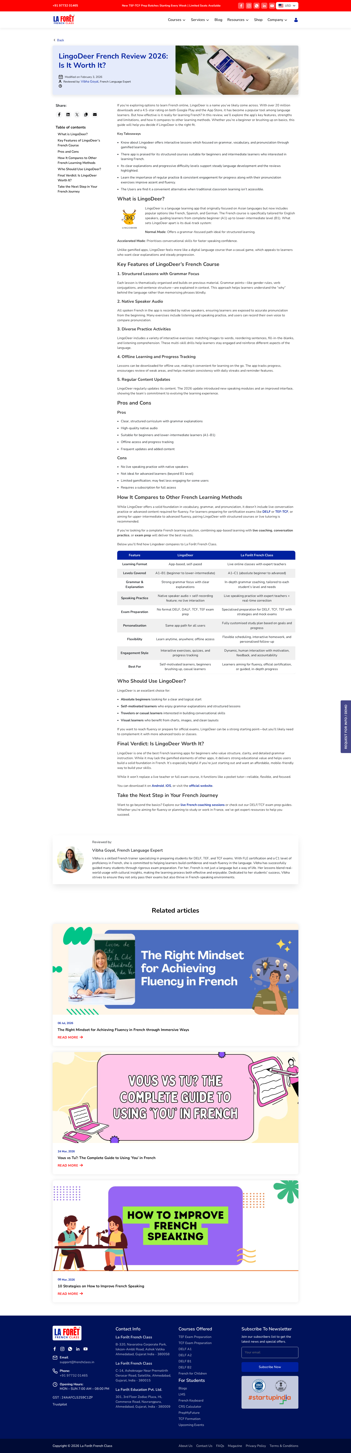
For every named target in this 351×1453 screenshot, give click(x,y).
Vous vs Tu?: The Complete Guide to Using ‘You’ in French (107, 1157)
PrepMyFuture (189, 1413)
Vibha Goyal (90, 81)
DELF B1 (185, 1361)
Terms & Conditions (284, 1446)
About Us (186, 1446)
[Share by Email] (94, 114)
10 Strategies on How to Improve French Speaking (101, 1286)
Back (60, 40)
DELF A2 (185, 1355)
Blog (218, 19)
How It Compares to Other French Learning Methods (77, 160)
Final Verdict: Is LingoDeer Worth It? (77, 178)
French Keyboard (191, 1400)
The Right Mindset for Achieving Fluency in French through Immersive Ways (123, 1029)
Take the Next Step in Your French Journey (77, 189)
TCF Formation (189, 1419)
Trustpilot (60, 1404)
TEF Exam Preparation (195, 1337)
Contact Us (204, 1446)
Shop (258, 19)
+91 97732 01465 (65, 5)
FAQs (220, 1446)
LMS (182, 1394)
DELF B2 (185, 1367)
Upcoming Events (191, 1425)
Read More (68, 1037)
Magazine (235, 1446)
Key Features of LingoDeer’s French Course (79, 143)
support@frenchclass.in (77, 1362)
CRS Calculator (190, 1406)
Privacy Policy (256, 1446)
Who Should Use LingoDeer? (79, 169)
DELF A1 (185, 1349)
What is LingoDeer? (73, 134)
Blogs (183, 1388)
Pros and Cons (68, 151)
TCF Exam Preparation (195, 1343)
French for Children (193, 1373)
